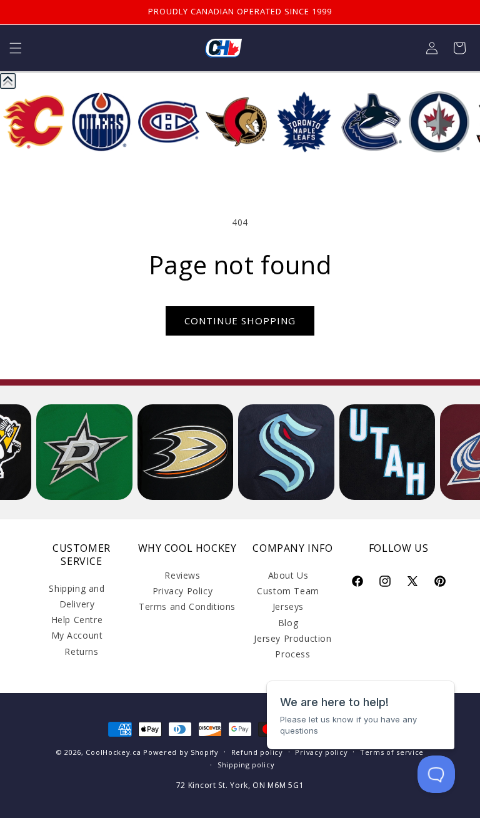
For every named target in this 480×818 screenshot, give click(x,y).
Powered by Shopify (181, 752)
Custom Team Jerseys (288, 598)
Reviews (182, 575)
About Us (288, 575)
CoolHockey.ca (113, 752)
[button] (15, 48)
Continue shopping (240, 320)
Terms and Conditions (187, 606)
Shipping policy (246, 764)
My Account (77, 635)
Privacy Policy (182, 591)
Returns (81, 651)
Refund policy (257, 752)
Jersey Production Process (292, 646)
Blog (288, 623)
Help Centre (77, 620)
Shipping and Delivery (76, 596)
